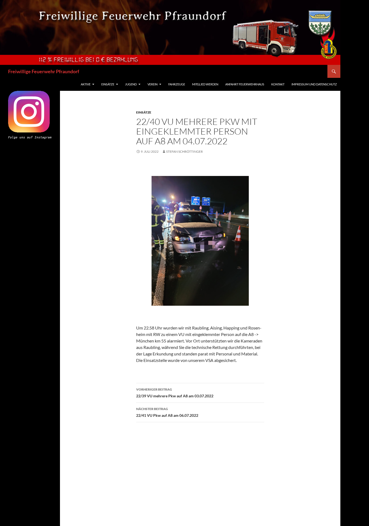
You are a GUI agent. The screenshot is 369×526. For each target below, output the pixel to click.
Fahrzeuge (176, 84)
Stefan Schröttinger (184, 151)
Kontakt (277, 84)
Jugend (131, 84)
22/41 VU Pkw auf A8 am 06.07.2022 (167, 412)
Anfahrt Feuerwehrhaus (244, 84)
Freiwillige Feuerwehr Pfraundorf (43, 71)
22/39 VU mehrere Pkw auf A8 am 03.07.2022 (174, 392)
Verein (152, 84)
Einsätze (107, 84)
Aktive (85, 84)
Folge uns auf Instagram (30, 137)
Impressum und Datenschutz (314, 84)
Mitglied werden (205, 84)
